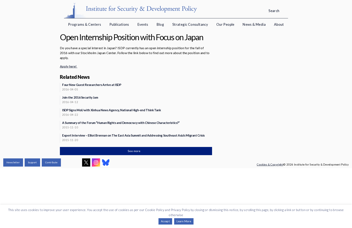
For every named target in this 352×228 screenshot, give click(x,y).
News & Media (254, 24)
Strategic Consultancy (190, 24)
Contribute (51, 162)
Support (32, 162)
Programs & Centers (84, 24)
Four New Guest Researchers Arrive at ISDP (91, 85)
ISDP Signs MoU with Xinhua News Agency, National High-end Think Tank (111, 110)
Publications (119, 24)
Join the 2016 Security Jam (80, 97)
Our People (225, 24)
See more (134, 151)
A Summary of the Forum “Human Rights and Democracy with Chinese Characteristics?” (121, 123)
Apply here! (68, 66)
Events (143, 24)
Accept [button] (165, 221)
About (279, 24)
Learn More (184, 221)
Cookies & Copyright (270, 164)
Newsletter (13, 162)
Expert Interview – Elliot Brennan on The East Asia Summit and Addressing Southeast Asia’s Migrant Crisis (133, 135)
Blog (160, 24)
